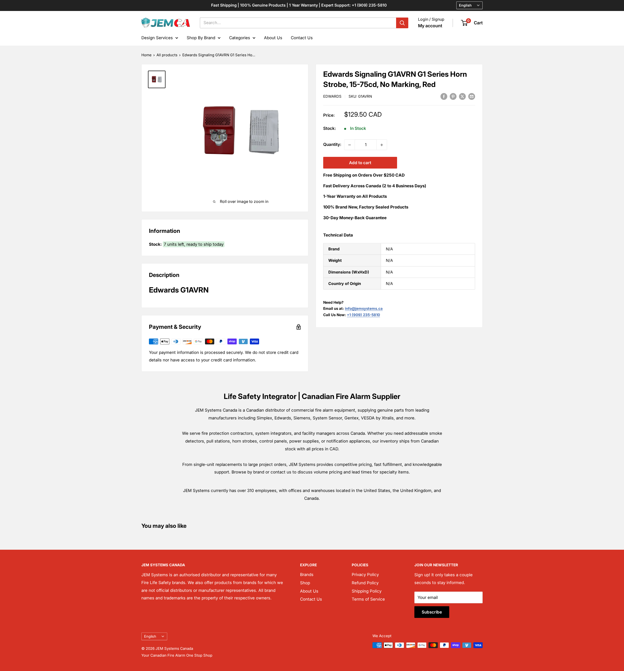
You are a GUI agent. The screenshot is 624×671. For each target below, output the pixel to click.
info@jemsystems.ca (364, 308)
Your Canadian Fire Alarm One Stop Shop (176, 655)
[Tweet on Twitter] (462, 96)
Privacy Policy (365, 574)
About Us (273, 37)
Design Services (157, 37)
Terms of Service (368, 599)
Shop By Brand (201, 37)
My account (430, 25)
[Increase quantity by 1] (382, 145)
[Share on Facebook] (443, 96)
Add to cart (360, 163)
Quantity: (332, 144)
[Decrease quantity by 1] (349, 145)
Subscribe (432, 612)
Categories (239, 37)
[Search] (402, 23)
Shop (305, 582)
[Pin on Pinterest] (453, 96)
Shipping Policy (366, 591)
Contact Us (302, 37)
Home (146, 55)
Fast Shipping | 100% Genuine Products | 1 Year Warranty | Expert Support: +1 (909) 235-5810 (299, 5)
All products (166, 55)
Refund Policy (365, 582)
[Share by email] (471, 96)
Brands (306, 574)
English (150, 636)
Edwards (332, 96)
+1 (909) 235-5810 (363, 314)
